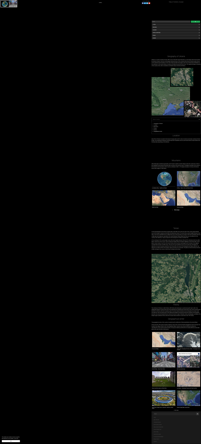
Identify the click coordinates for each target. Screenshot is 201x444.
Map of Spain (156, 431)
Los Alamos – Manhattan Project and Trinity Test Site (187, 388)
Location (155, 125)
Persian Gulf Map (180, 207)
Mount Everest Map (157, 429)
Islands (155, 29)
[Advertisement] (176, 11)
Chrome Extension (157, 422)
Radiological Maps (157, 434)
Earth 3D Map (146, 1)
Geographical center (158, 131)
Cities (154, 24)
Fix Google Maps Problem (158, 436)
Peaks (154, 35)
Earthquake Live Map (158, 424)
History (155, 129)
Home (155, 417)
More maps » (177, 209)
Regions (155, 27)
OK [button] (10, 441)
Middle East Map (155, 207)
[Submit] (195, 22)
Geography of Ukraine (158, 123)
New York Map (156, 419)
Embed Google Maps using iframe (183, 407)
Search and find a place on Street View (159, 388)
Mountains (156, 126)
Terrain (155, 128)
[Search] (197, 414)
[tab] (176, 24)
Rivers (154, 38)
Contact (155, 441)
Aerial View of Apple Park (158, 427)
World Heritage (156, 32)
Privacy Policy (156, 439)
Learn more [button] (16, 438)
